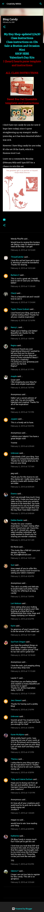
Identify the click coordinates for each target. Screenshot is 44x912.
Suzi (12, 565)
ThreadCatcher (17, 257)
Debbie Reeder (17, 520)
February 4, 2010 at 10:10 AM (23, 250)
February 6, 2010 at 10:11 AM (23, 635)
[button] (4, 27)
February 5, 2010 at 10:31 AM (23, 558)
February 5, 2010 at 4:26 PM (22, 576)
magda (14, 376)
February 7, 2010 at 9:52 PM (22, 864)
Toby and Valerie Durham (22, 779)
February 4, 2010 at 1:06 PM (22, 339)
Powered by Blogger (23, 909)
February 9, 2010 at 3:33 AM (22, 882)
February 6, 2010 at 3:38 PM (22, 728)
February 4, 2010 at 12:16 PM (23, 320)
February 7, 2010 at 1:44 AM (22, 813)
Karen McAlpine (17, 734)
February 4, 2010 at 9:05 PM (22, 426)
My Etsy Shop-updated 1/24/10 (22, 34)
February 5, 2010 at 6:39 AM (22, 446)
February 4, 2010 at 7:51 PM (22, 412)
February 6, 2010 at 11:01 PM (23, 793)
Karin (13, 626)
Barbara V (15, 275)
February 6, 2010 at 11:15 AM (23, 671)
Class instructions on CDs (22, 42)
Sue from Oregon (18, 642)
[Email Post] (4, 220)
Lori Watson (16, 603)
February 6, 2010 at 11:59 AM (23, 693)
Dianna (14, 494)
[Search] (40, 4)
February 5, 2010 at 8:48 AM (22, 513)
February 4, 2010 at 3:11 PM (22, 369)
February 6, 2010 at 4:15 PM (22, 752)
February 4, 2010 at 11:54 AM (23, 302)
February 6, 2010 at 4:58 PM (22, 772)
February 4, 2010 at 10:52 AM (23, 268)
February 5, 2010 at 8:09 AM (22, 487)
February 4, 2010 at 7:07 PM (22, 388)
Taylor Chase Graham (20, 309)
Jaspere (14, 419)
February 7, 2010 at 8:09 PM (22, 829)
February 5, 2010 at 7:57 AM (22, 466)
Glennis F (14, 871)
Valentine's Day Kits (22, 57)
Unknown (15, 453)
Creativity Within (14, 4)
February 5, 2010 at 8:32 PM (22, 619)
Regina (14, 345)
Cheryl (13, 293)
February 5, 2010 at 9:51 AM (22, 540)
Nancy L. (14, 327)
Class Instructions (22, 38)
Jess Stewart (16, 700)
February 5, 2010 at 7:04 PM (22, 596)
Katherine (15, 836)
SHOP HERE (22, 53)
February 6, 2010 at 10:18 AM (23, 655)
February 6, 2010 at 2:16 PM (22, 709)
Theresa (14, 759)
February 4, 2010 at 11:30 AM (23, 286)
